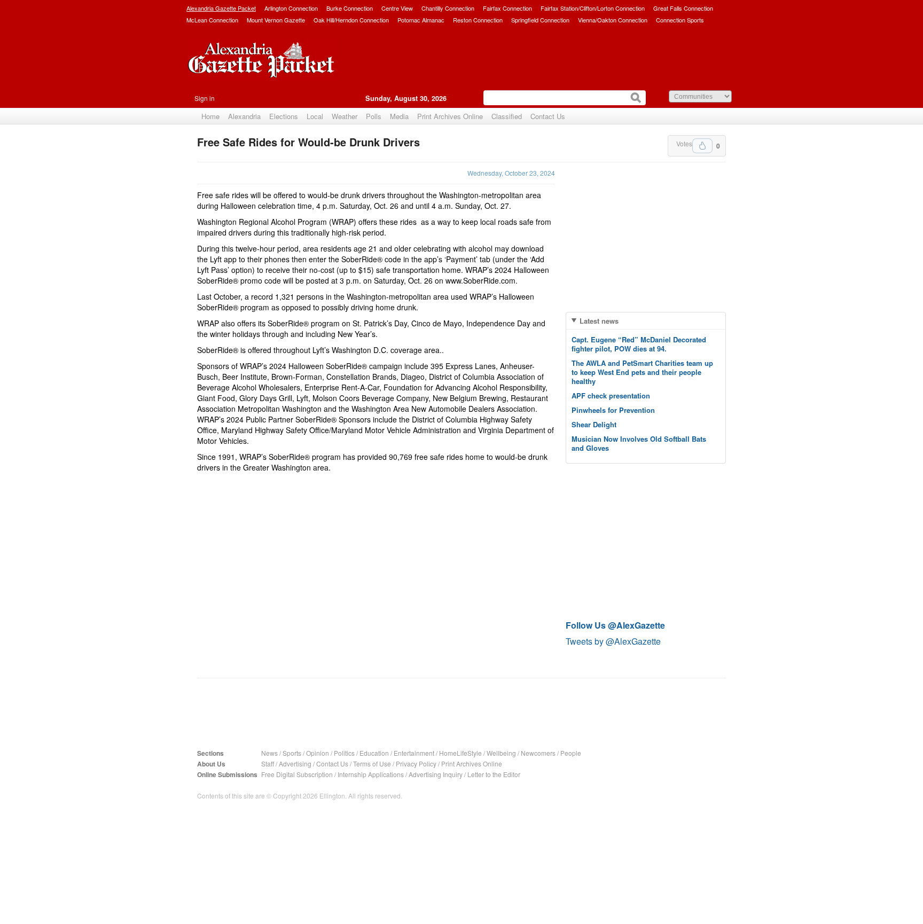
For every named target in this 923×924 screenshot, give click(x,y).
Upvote (702, 145)
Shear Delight (594, 424)
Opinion (317, 752)
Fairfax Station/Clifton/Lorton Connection (593, 8)
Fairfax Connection (507, 8)
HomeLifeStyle (460, 752)
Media (399, 116)
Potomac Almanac (420, 19)
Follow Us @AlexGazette (615, 625)
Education (374, 752)
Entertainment (414, 752)
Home (210, 116)
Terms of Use (372, 763)
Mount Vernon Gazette (276, 19)
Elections (283, 116)
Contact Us (547, 116)
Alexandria (244, 116)
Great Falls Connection (683, 8)
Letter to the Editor (493, 774)
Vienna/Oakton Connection (612, 19)
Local (315, 116)
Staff (267, 763)
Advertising (295, 763)
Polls (373, 116)
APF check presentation (611, 395)
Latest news (599, 321)
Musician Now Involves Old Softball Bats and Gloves (639, 443)
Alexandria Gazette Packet (221, 8)
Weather (344, 116)
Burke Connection (349, 8)
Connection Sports (680, 19)
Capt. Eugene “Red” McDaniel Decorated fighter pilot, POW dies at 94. (639, 344)
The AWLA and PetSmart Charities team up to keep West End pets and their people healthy (642, 372)
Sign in (204, 98)
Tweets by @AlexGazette (613, 641)
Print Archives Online (450, 116)
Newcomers (538, 752)
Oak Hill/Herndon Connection (351, 19)
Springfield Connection (540, 19)
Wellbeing (501, 752)
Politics (344, 752)
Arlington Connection (291, 8)
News (269, 752)
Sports (292, 752)
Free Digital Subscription (297, 774)
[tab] (645, 320)
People (570, 752)
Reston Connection (478, 19)
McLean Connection (212, 19)
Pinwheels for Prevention (613, 410)
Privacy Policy (416, 763)
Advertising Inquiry (436, 774)
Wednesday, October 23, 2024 (511, 172)
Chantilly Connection (447, 8)
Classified (506, 116)
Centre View (397, 8)
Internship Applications (371, 774)
